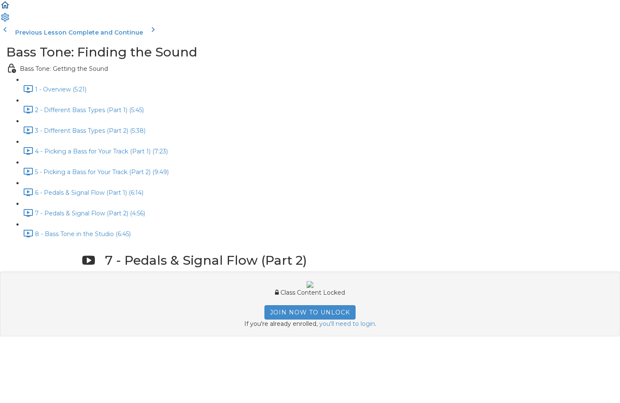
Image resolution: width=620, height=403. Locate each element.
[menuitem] (5, 20)
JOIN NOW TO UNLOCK (310, 312)
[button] (5, 8)
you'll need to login (347, 324)
